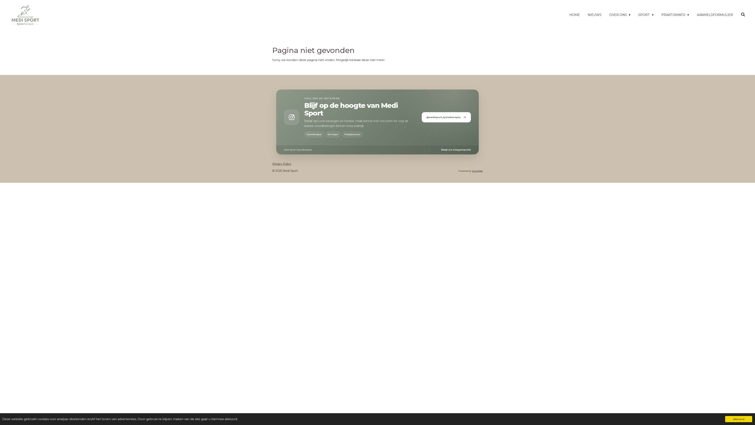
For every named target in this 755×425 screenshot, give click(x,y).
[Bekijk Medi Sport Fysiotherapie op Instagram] (291, 117)
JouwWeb (477, 171)
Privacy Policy (281, 164)
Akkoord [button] (738, 419)
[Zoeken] (743, 14)
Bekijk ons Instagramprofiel (456, 150)
